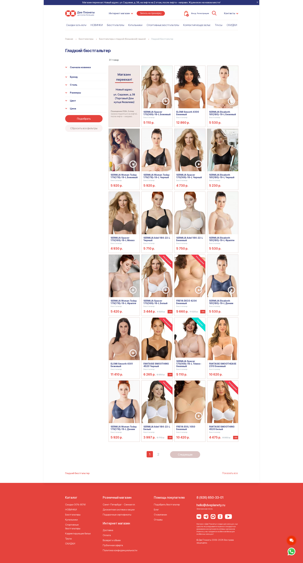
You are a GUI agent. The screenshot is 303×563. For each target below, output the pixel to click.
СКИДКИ (232, 25)
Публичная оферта (113, 545)
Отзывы (158, 519)
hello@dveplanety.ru (210, 505)
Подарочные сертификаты (117, 514)
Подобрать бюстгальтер (167, 504)
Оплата (107, 535)
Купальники (135, 25)
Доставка (108, 530)
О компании (160, 514)
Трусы (218, 25)
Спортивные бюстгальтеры (163, 25)
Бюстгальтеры (115, 25)
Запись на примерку (151, 13)
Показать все (230, 473)
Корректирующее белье (197, 25)
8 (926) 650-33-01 (209, 497)
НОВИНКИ (97, 25)
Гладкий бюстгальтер (77, 473)
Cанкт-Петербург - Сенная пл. (119, 504)
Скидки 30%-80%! (76, 25)
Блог (156, 509)
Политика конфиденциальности (120, 550)
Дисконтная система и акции (119, 509)
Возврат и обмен (112, 540)
